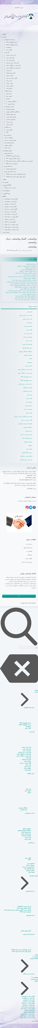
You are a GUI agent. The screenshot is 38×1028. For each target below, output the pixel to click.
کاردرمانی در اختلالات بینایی (13, 65)
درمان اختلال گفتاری (27, 452)
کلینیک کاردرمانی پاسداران (25, 423)
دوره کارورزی (6, 193)
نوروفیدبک (8, 47)
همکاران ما (29, 551)
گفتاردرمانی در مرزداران (10, 209)
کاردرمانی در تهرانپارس (10, 201)
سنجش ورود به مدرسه (10, 140)
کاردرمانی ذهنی (10, 57)
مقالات (4, 179)
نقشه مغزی (7, 147)
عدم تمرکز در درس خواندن (25, 384)
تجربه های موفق (28, 547)
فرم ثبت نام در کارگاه (10, 187)
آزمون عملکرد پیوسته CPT (13, 158)
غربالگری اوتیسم (12, 101)
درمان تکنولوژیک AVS (11, 42)
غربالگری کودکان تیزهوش (12, 111)
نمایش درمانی (9, 85)
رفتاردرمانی (9, 88)
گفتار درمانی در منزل (11, 78)
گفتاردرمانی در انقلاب (10, 222)
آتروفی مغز (9, 96)
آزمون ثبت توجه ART (11, 163)
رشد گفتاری (7, 127)
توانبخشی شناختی (10, 119)
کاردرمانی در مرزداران (10, 211)
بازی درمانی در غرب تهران (11, 224)
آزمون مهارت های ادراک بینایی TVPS (15, 176)
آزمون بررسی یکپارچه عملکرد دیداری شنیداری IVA (19, 161)
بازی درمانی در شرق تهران (11, 227)
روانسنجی (29, 362)
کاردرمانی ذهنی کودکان (26, 459)
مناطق (4, 196)
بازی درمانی (9, 122)
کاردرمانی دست (10, 60)
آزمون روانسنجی (7, 150)
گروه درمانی (9, 124)
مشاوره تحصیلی (10, 109)
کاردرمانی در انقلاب (9, 219)
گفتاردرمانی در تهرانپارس (10, 199)
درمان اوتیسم (11, 104)
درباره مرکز (29, 544)
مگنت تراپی (9, 50)
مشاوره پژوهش (8, 145)
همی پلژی (8, 93)
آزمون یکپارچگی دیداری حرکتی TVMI (16, 174)
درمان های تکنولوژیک (9, 39)
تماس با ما (5, 182)
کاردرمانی (7, 52)
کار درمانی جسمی (11, 55)
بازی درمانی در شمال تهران (11, 229)
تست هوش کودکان (11, 114)
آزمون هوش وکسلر (11, 169)
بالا (19, 596)
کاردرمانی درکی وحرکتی (12, 62)
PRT (7, 132)
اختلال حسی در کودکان (26, 456)
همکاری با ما (6, 190)
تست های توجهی (8, 153)
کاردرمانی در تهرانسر (9, 204)
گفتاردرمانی (9, 130)
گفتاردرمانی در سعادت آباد (11, 216)
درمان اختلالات (8, 91)
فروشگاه (29, 555)
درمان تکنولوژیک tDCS (12, 44)
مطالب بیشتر (28, 558)
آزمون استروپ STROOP (12, 156)
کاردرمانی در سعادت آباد (10, 214)
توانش (4, 34)
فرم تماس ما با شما (27, 562)
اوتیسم (8, 98)
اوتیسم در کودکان (27, 387)
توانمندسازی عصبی (11, 117)
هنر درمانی (9, 80)
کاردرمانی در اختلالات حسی (13, 68)
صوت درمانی (9, 83)
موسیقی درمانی (8, 137)
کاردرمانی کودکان (10, 73)
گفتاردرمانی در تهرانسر (10, 206)
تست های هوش (8, 166)
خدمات (4, 37)
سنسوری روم (7, 135)
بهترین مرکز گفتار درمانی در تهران (23, 416)
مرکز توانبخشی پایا (9, 142)
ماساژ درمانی (9, 75)
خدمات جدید (6, 232)
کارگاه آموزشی (7, 185)
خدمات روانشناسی (9, 106)
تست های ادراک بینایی (10, 171)
